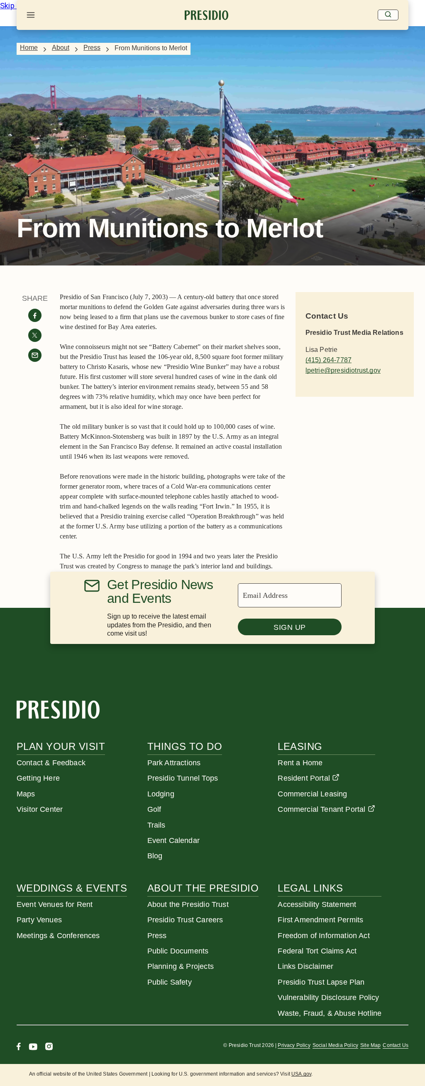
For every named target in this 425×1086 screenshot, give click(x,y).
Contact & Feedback (51, 763)
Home (29, 47)
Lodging (160, 794)
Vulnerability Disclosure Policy (328, 997)
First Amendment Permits (320, 920)
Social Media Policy (335, 1045)
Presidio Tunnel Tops (182, 778)
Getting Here (38, 778)
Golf (154, 809)
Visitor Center (40, 809)
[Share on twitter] (35, 335)
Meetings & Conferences (58, 935)
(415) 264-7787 (328, 360)
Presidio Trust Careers (185, 920)
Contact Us (395, 1045)
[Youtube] (33, 1047)
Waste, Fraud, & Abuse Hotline (329, 1013)
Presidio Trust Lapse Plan (321, 982)
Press (91, 47)
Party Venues (39, 920)
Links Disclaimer (305, 966)
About (60, 47)
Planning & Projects (180, 966)
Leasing (300, 746)
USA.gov (301, 1074)
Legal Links (310, 888)
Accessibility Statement (317, 904)
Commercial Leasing (312, 794)
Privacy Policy (294, 1045)
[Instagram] (49, 1047)
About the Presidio (203, 888)
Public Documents (178, 951)
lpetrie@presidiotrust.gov (343, 370)
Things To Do (184, 746)
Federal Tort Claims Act (317, 951)
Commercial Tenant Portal (321, 809)
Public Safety (169, 982)
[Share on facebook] (35, 315)
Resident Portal (304, 778)
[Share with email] (35, 355)
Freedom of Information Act (323, 935)
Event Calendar (173, 840)
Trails (156, 825)
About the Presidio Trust (188, 904)
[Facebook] (19, 1047)
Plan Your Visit (61, 746)
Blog (155, 856)
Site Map (370, 1045)
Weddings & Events (72, 888)
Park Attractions (174, 763)
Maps (26, 794)
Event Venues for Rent (55, 904)
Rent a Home (300, 763)
